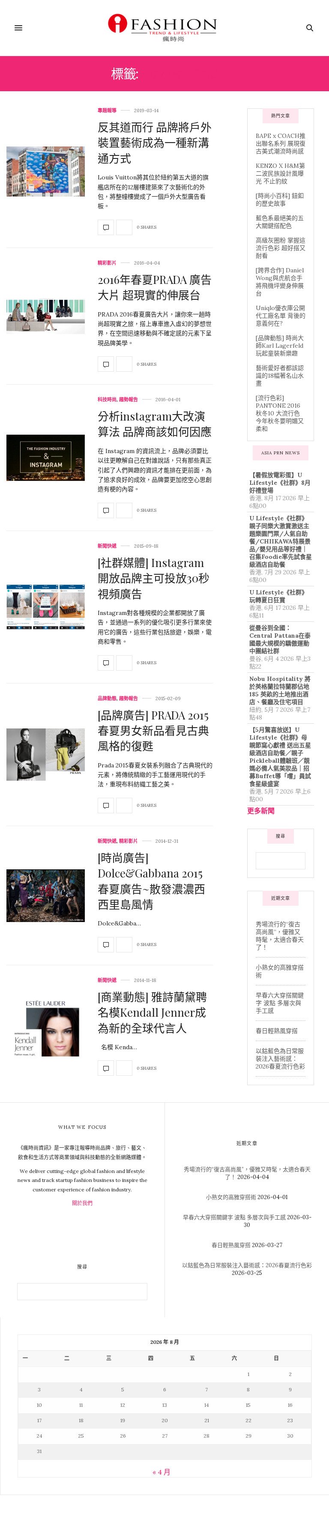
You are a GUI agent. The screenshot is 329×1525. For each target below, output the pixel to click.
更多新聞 (261, 810)
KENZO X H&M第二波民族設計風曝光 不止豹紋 (280, 173)
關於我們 (82, 1203)
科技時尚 (107, 399)
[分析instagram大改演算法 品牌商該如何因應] (45, 457)
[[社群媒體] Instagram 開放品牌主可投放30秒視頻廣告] (45, 607)
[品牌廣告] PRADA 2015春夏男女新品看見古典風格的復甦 (153, 730)
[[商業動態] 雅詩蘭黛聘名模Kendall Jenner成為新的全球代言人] (45, 1027)
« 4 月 (161, 1472)
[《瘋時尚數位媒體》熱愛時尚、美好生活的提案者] (164, 28)
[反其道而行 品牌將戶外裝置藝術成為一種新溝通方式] (45, 171)
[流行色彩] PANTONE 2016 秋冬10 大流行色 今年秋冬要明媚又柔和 (280, 413)
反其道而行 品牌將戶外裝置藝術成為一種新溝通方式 (155, 142)
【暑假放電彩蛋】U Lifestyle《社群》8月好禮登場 (280, 482)
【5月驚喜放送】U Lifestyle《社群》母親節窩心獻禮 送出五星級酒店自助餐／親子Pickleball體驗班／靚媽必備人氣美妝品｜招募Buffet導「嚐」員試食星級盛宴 (280, 757)
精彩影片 (107, 263)
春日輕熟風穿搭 (277, 1031)
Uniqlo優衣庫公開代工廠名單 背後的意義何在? (280, 315)
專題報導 (107, 110)
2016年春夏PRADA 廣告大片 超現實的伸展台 (155, 287)
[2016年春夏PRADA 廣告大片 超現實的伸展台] (45, 316)
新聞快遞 (107, 546)
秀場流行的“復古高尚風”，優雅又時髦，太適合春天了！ (280, 935)
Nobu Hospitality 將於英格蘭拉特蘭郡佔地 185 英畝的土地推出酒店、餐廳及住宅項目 (280, 690)
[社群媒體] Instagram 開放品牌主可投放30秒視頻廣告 (153, 578)
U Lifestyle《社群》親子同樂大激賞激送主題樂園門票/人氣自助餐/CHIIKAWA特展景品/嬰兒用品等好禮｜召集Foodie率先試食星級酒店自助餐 (280, 541)
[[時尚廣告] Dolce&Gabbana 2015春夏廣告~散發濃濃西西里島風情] (45, 895)
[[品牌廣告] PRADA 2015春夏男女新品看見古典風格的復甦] (45, 754)
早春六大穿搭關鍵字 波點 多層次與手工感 (280, 1003)
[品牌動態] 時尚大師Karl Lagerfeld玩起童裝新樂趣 (280, 345)
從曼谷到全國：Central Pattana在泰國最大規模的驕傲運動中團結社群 (280, 639)
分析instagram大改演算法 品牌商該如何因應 (155, 424)
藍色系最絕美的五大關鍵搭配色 (280, 222)
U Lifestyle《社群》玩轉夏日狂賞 (278, 596)
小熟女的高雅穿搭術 (231, 1197)
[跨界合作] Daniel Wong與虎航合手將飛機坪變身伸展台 (280, 281)
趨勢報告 (128, 399)
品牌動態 (107, 698)
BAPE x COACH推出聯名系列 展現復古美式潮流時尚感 (280, 143)
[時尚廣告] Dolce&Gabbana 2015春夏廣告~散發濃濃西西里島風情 (151, 881)
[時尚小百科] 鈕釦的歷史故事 (280, 199)
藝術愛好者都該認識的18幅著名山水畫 (280, 375)
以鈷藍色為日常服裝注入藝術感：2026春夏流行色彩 (280, 1058)
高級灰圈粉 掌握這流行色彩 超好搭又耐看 (280, 248)
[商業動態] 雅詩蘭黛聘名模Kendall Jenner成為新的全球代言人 (152, 1012)
